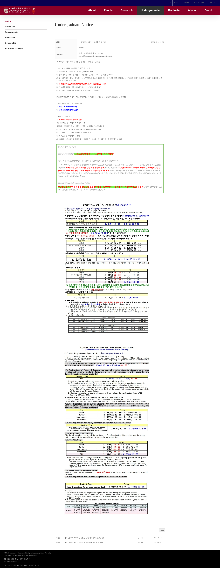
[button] (81, 48)
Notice (8, 21)
